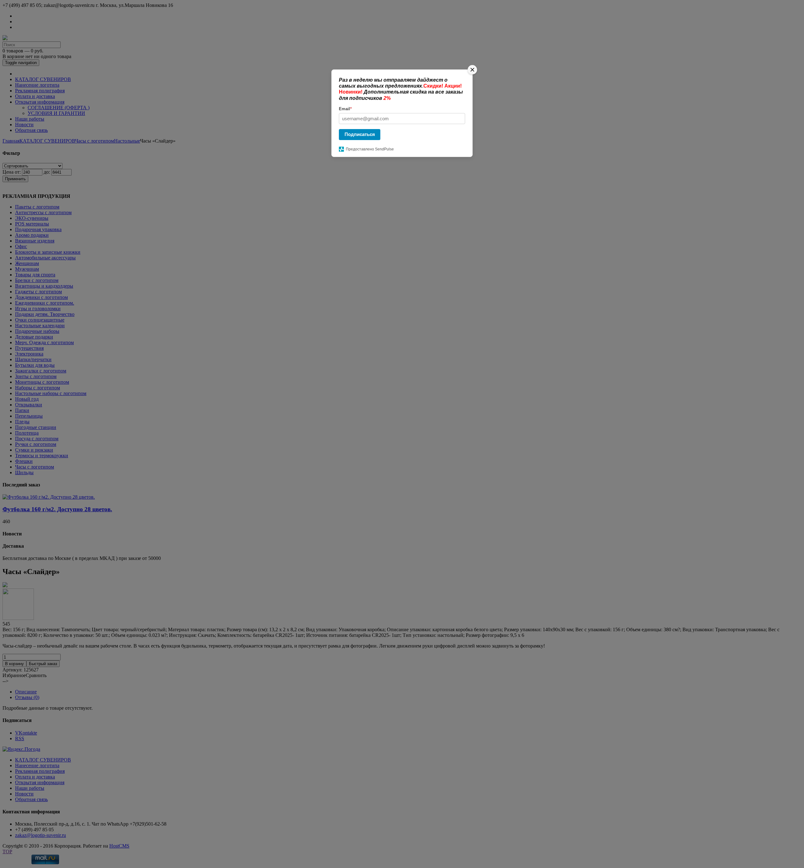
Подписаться (360, 134)
